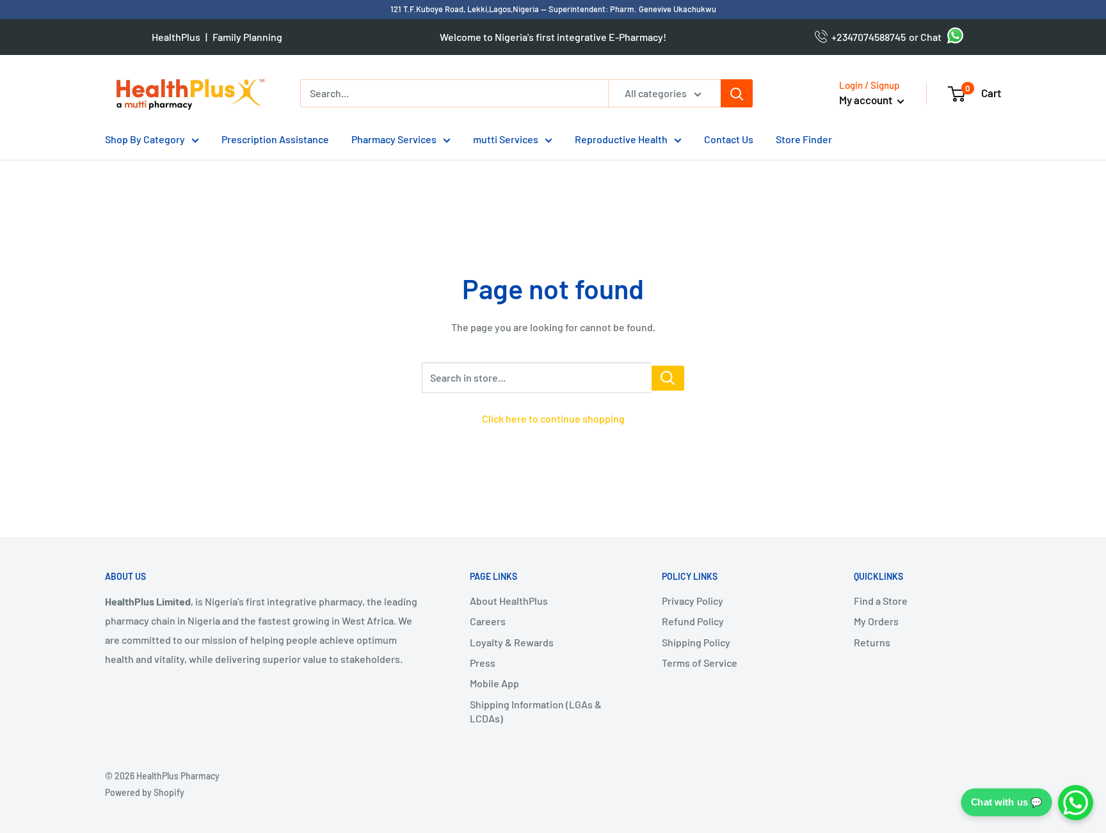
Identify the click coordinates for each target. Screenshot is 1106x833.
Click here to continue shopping (553, 418)
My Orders (876, 621)
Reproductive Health (621, 139)
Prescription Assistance (275, 139)
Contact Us (728, 139)
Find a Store (881, 601)
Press (482, 663)
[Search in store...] (668, 378)
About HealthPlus (509, 601)
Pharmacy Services (394, 139)
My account (866, 99)
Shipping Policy (696, 642)
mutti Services (505, 139)
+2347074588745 (867, 37)
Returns (872, 642)
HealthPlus (176, 37)
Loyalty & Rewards (512, 642)
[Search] (737, 93)
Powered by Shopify (144, 792)
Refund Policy (693, 621)
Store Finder (804, 139)
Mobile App (494, 683)
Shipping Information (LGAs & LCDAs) (536, 711)
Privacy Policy (692, 601)
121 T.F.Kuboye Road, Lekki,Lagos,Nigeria (465, 9)
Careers (488, 621)
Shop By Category (145, 139)
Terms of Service (699, 663)
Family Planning (247, 37)
